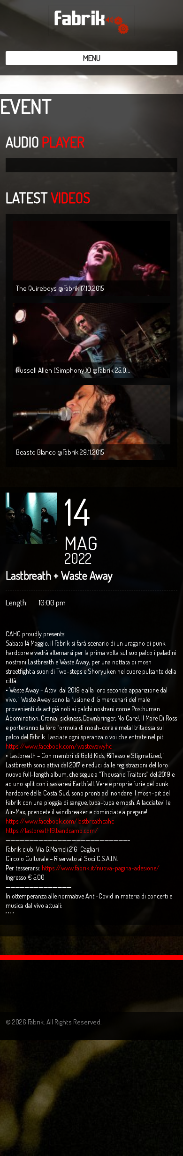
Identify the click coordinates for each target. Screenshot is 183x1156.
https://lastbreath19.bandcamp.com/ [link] (52, 830)
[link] (59, 746)
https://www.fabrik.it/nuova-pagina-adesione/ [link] (101, 868)
